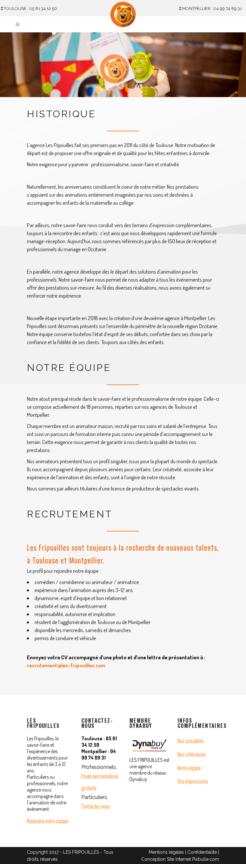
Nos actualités (190, 741)
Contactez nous (95, 806)
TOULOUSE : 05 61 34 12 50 (30, 8)
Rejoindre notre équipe (47, 821)
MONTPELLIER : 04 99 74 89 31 (211, 8)
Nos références (191, 754)
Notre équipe (189, 768)
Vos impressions (192, 781)
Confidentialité (202, 852)
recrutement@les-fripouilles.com (66, 665)
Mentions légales (166, 852)
